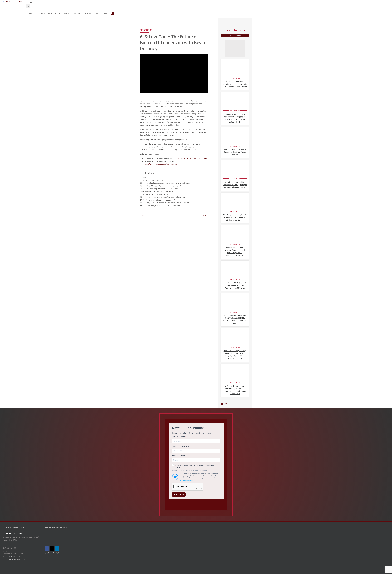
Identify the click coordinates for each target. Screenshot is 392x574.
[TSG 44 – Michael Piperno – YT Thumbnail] (235, 296)
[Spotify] (235, 52)
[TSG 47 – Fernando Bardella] (235, 195)
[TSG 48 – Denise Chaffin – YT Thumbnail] (235, 163)
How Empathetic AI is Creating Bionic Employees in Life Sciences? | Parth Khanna (235, 84)
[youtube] (235, 47)
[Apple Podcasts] (235, 42)
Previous (144, 216)
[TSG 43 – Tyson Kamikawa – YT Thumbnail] (235, 331)
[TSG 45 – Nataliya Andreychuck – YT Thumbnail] (235, 263)
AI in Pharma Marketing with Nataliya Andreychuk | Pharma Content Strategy (234, 285)
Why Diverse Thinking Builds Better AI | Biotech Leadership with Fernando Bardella (235, 217)
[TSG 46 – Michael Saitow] (235, 228)
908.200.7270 (14, 556)
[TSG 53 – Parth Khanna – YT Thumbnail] (235, 62)
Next (205, 216)
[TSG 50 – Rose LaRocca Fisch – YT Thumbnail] (235, 95)
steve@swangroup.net (17, 559)
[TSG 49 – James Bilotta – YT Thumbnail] (235, 130)
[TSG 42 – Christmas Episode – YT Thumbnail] (235, 367)
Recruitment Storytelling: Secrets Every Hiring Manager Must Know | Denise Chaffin (235, 184)
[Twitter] (52, 548)
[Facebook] (47, 548)
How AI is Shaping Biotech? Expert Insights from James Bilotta (235, 152)
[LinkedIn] (57, 548)
